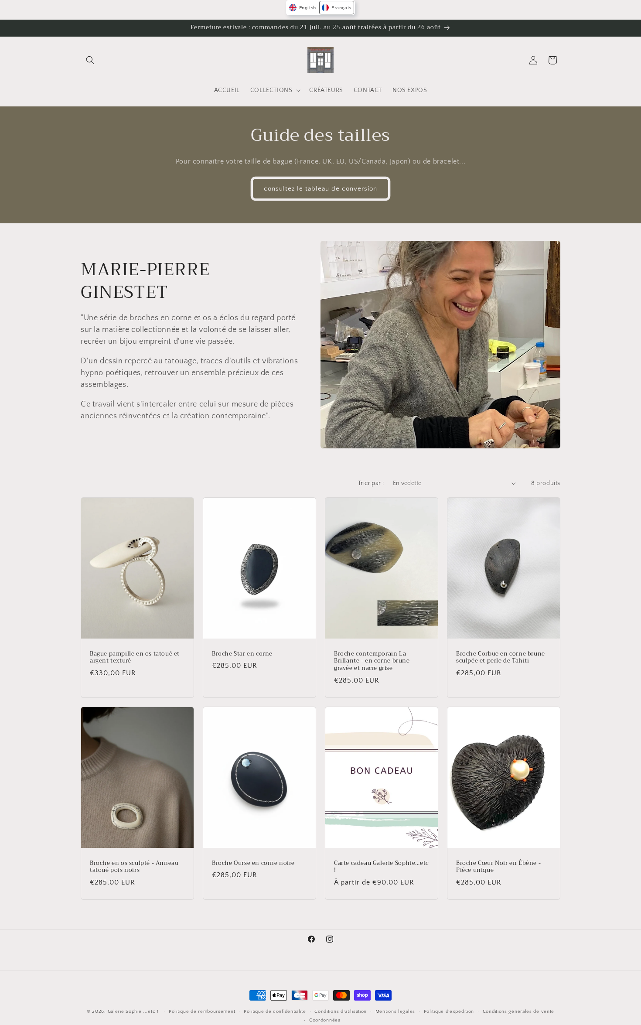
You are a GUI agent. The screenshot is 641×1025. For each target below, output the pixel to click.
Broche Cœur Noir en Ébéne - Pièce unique (498, 866)
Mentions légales (395, 1011)
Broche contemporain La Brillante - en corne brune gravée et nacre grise (372, 661)
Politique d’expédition (449, 1011)
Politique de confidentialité (275, 1011)
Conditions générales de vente (518, 1011)
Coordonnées (325, 1020)
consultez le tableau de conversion (320, 188)
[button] (90, 60)
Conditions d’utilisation (340, 1011)
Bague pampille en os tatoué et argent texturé (135, 657)
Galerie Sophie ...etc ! (133, 1011)
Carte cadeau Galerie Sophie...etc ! (381, 866)
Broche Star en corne (242, 653)
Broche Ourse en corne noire (253, 863)
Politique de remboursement (202, 1011)
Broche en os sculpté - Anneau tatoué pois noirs (134, 866)
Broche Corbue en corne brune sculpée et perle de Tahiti (500, 657)
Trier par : (371, 483)
